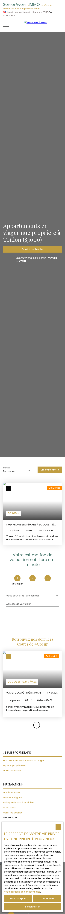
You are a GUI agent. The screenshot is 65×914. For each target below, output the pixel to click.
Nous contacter (12, 770)
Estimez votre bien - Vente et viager (23, 760)
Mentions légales (12, 797)
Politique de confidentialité (18, 802)
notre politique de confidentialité (22, 891)
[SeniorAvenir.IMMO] (43, 25)
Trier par (6, 468)
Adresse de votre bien (18, 604)
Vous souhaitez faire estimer (22, 595)
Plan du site (9, 807)
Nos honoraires (12, 792)
